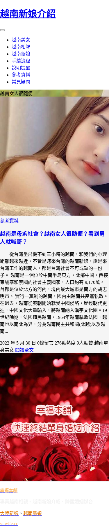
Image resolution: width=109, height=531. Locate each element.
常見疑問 (21, 81)
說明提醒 (21, 67)
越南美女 (21, 39)
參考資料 (21, 74)
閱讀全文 (24, 349)
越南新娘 (21, 53)
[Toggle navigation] (2, 30)
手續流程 (21, 60)
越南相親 (21, 46)
